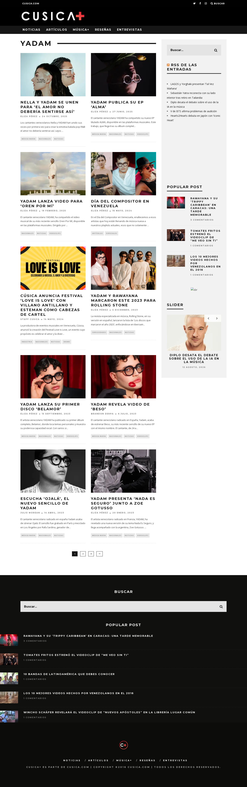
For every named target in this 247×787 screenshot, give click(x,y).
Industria (27, 342)
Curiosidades (99, 332)
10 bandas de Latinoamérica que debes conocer (69, 674)
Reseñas (103, 29)
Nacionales (45, 139)
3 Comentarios (202, 220)
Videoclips (142, 134)
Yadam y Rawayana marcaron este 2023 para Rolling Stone (123, 300)
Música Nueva (28, 139)
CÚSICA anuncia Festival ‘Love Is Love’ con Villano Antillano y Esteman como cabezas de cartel (51, 305)
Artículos (56, 29)
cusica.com (30, 3)
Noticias (32, 29)
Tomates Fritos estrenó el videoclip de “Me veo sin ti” (205, 235)
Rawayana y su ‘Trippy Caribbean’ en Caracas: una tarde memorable (204, 206)
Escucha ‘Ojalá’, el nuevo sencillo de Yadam (44, 503)
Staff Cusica (30, 319)
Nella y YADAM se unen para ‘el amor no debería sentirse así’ (49, 107)
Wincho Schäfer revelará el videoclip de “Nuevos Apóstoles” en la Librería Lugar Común (109, 712)
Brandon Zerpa (102, 414)
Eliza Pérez (29, 116)
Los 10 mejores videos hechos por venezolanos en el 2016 (79, 693)
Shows (66, 342)
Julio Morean (30, 513)
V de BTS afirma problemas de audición (194, 111)
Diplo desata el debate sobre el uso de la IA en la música (194, 358)
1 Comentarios (201, 245)
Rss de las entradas (182, 67)
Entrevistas (129, 29)
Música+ (81, 29)
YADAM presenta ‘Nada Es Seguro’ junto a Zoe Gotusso (123, 503)
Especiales (111, 233)
